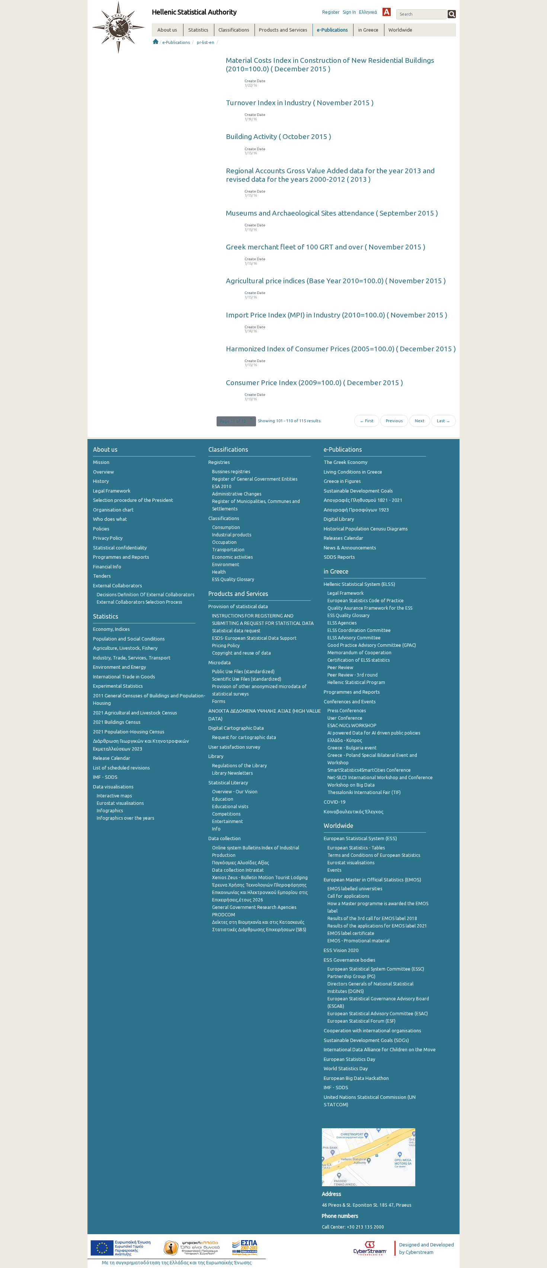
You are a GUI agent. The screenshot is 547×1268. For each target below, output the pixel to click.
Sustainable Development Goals (358, 490)
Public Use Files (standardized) (243, 671)
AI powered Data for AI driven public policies (373, 732)
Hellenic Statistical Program (356, 682)
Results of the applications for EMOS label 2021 (377, 925)
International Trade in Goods (124, 676)
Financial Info (107, 566)
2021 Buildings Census (117, 722)
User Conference (344, 718)
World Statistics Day (346, 1068)
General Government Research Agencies (254, 907)
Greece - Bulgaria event (352, 747)
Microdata (219, 662)
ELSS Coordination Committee (359, 630)
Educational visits (230, 806)
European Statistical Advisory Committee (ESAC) (377, 1013)
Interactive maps (114, 795)
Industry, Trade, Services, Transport (131, 657)
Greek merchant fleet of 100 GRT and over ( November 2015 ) (325, 247)
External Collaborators (117, 585)
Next (420, 421)
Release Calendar (111, 758)
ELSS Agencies (341, 622)
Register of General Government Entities (254, 479)
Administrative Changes (236, 493)
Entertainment (227, 821)
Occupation (224, 542)
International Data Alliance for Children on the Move (380, 1049)
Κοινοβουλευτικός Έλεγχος (353, 811)
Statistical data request (236, 630)
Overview (103, 471)
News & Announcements (350, 547)
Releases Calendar (343, 538)
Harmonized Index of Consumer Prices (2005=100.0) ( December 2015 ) (341, 349)
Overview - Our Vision (234, 791)
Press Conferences (346, 710)
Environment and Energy (119, 667)
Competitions (226, 814)
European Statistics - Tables (356, 847)
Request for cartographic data (244, 737)
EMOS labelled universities (354, 888)
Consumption (226, 527)
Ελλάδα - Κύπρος (344, 740)
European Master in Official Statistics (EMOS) (372, 879)
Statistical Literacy (228, 782)
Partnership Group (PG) (351, 976)
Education (222, 799)
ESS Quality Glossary (233, 579)
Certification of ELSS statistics (358, 660)
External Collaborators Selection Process (139, 602)
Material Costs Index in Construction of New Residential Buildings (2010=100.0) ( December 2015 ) (330, 64)
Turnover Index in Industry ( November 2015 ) (300, 103)
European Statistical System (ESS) (360, 838)
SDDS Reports (339, 556)
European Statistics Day (349, 1059)
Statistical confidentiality (120, 547)
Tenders (102, 575)
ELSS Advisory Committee (354, 637)
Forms (218, 701)
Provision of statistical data (238, 606)
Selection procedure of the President (133, 500)
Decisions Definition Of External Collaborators (145, 594)
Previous (394, 421)
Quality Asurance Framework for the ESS (369, 608)
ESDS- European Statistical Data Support (254, 638)
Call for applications (348, 896)
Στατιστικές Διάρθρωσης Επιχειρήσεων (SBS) (259, 929)
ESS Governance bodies (349, 959)
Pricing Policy (226, 645)
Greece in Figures (342, 481)
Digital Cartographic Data (236, 727)
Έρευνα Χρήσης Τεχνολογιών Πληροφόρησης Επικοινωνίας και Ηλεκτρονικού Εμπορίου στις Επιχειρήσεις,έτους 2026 (260, 892)
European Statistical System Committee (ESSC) (375, 969)
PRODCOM (223, 914)
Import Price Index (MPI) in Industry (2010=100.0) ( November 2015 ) (336, 315)
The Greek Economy (345, 462)
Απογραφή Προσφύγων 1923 (356, 509)
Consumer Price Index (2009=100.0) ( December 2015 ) (314, 382)
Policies (101, 528)
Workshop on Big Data (351, 785)
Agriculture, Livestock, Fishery (125, 648)
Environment (225, 564)
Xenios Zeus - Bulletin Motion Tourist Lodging (260, 877)
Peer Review (340, 667)
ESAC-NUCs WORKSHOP (351, 725)
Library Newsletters (232, 773)
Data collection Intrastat (238, 870)
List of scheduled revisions (121, 767)
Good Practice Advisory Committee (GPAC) (371, 645)
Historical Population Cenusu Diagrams (366, 528)
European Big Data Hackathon (356, 1078)
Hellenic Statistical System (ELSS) (359, 584)
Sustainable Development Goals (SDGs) (366, 1040)
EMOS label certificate (350, 933)
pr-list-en (205, 42)
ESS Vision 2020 (341, 950)
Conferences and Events (350, 701)
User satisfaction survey (234, 746)
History (101, 481)
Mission (101, 462)
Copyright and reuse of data (241, 653)
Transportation (228, 549)
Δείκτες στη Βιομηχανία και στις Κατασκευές (258, 922)
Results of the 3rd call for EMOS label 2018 (372, 918)
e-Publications (176, 42)
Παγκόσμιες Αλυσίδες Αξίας (240, 862)
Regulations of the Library (239, 765)
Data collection (224, 838)
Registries (219, 462)
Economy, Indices (111, 629)
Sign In (349, 12)
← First (367, 421)
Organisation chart (113, 509)
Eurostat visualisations (120, 803)
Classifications (223, 518)
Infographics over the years (125, 818)
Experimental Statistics (118, 685)
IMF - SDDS (105, 777)
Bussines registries (231, 471)
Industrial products (231, 534)
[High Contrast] (387, 12)
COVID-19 (334, 801)
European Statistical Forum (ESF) (361, 1021)
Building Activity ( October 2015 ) (278, 136)
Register (331, 12)
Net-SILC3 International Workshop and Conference (380, 777)
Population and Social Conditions (129, 638)
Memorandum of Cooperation (359, 652)
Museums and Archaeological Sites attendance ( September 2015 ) (332, 213)
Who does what (110, 519)
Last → (443, 421)
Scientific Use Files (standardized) (246, 679)
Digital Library (339, 519)
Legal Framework (112, 490)
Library (215, 756)
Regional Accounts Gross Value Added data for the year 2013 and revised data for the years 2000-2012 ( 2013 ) (330, 175)
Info (216, 828)
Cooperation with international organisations (372, 1030)
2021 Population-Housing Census (128, 731)
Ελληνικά (368, 12)
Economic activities (232, 557)
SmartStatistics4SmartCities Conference (369, 770)
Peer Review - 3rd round (352, 674)
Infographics (110, 810)
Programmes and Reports (121, 556)
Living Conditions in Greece (353, 471)
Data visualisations (113, 786)
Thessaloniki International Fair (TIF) (364, 792)
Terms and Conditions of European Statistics (373, 855)
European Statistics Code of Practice (365, 600)
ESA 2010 (221, 486)
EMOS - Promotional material (358, 940)
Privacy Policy (107, 538)
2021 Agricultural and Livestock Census (135, 712)
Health (219, 572)
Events (334, 870)
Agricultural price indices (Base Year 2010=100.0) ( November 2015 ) (336, 281)
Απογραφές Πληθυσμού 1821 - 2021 (363, 500)
